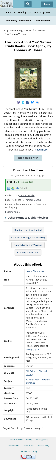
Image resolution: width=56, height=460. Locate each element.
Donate (47, 4)
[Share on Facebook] (27, 102)
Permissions (13, 445)
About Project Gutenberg (21, 439)
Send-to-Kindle (27, 195)
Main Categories (42, 20)
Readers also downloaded (28, 230)
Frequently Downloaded (18, 20)
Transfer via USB (33, 199)
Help (35, 451)
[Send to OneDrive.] (17, 188)
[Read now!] (28, 97)
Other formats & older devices (27, 217)
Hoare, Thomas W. (35, 271)
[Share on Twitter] (23, 102)
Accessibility (43, 445)
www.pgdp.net (33, 349)
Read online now (28, 157)
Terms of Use (28, 445)
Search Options (42, 12)
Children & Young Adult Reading (28, 237)
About (10, 12)
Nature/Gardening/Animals (28, 244)
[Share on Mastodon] (18, 102)
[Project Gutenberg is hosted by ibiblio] (28, 458)
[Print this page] (37, 102)
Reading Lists (25, 12)
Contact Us (25, 451)
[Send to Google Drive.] (13, 188)
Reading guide (12, 211)
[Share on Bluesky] (32, 102)
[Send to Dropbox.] (8, 188)
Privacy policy (41, 439)
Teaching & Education (28, 252)
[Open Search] (28, 4)
